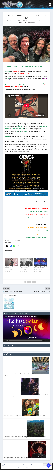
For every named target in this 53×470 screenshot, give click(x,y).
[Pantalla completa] (49, 340)
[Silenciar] (46, 340)
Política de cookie (30, 467)
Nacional (24, 22)
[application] (26, 328)
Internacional (36, 20)
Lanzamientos (42, 20)
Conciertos (30, 20)
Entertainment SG (16, 20)
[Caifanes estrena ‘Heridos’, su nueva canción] (26, 262)
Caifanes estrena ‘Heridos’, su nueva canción (26, 267)
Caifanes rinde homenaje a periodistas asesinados (40, 267)
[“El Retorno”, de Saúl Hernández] (11, 262)
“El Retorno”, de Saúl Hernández (10, 267)
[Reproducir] (4, 340)
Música (20, 22)
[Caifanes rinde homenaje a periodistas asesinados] (40, 262)
